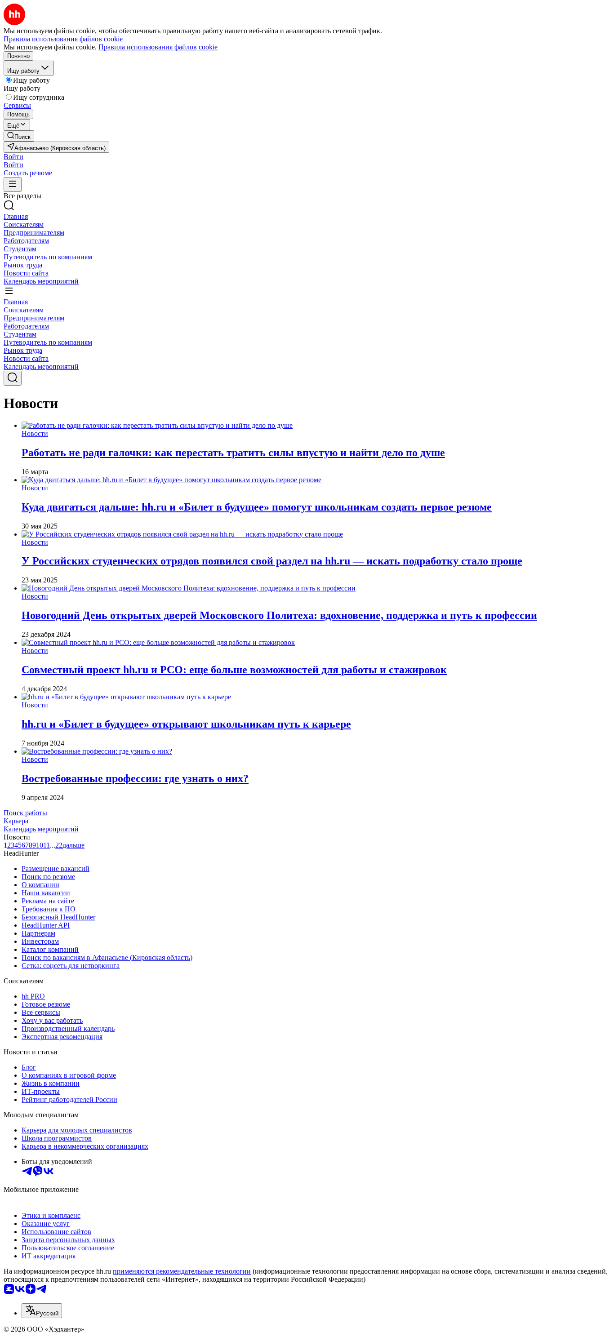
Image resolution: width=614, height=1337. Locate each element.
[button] (13, 156)
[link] (19, 136)
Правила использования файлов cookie (158, 47)
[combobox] (42, 1310)
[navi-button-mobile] (13, 184)
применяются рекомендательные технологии (182, 1271)
